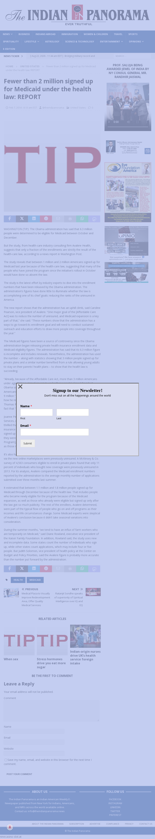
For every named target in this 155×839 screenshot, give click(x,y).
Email (25, 426)
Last (59, 418)
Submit (27, 443)
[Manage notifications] (10, 827)
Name (26, 406)
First (22, 418)
